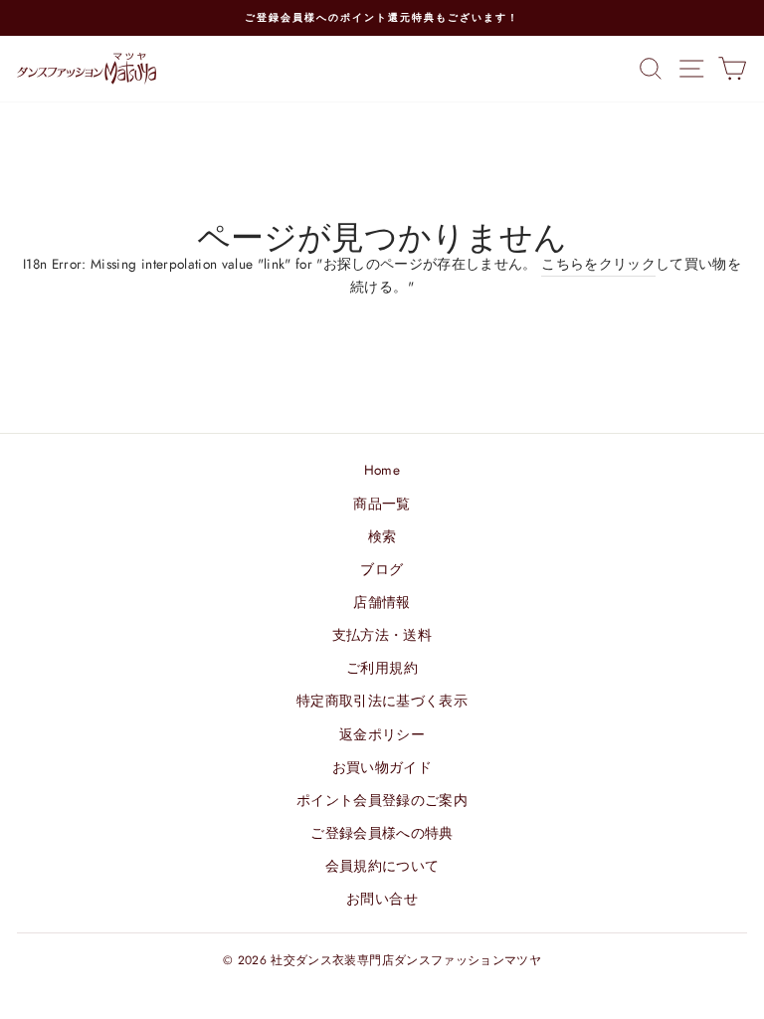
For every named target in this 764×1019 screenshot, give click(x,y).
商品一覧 (381, 503)
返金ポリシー (382, 734)
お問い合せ (382, 899)
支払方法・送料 (382, 635)
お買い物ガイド (382, 767)
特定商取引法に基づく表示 (382, 701)
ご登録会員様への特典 (381, 833)
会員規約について (382, 866)
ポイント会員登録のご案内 (382, 800)
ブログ (381, 569)
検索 (382, 536)
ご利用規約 (382, 668)
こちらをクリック (598, 264)
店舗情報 (381, 602)
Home (382, 470)
